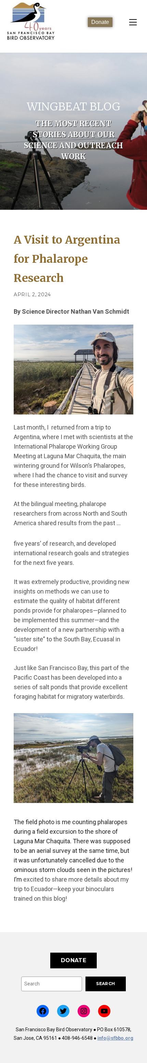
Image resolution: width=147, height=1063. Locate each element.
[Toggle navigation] (133, 22)
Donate (100, 22)
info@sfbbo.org (115, 1038)
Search (105, 983)
